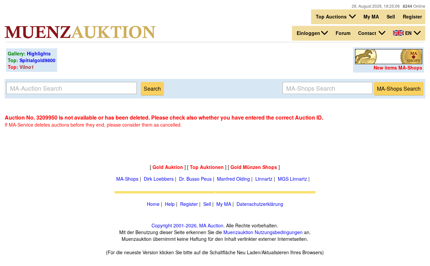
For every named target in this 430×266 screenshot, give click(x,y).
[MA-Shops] (388, 62)
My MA (371, 16)
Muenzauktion (238, 232)
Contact (368, 33)
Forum (343, 33)
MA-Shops (127, 178)
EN (408, 33)
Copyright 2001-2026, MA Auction (187, 225)
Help (170, 204)
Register (412, 16)
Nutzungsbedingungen (279, 232)
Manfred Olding (233, 178)
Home (153, 204)
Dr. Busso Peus (195, 178)
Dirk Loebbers (159, 178)
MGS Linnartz (292, 178)
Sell (391, 16)
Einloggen (308, 33)
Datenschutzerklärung (259, 204)
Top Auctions (332, 16)
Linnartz (263, 178)
